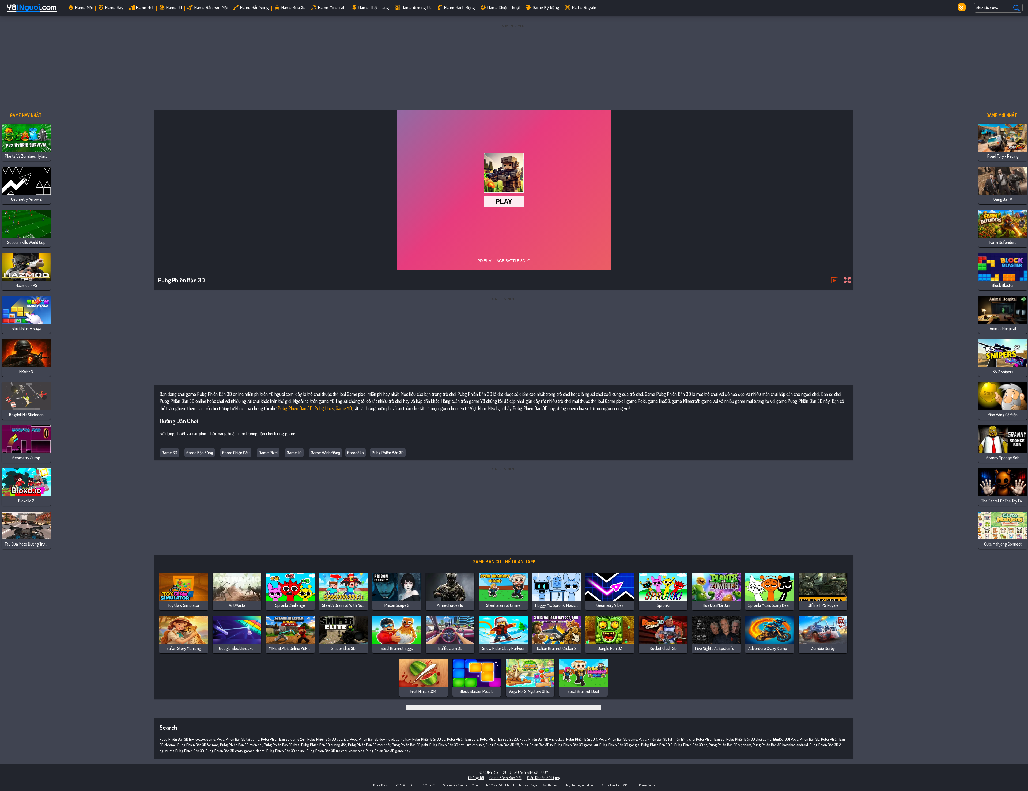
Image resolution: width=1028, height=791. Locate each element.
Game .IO (174, 7)
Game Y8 (344, 408)
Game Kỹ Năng (546, 7)
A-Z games (549, 785)
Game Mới (84, 7)
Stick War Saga (527, 785)
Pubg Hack (324, 408)
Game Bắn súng (254, 7)
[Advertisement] (514, 66)
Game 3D (169, 452)
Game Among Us (417, 7)
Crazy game (647, 785)
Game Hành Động (325, 452)
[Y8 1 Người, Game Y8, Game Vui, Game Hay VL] (31, 11)
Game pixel (268, 452)
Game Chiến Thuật (503, 7)
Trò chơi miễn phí (498, 785)
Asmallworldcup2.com (616, 785)
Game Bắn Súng (199, 452)
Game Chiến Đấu (236, 452)
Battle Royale (584, 7)
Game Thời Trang (373, 7)
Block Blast (380, 785)
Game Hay (114, 7)
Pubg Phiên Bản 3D (295, 408)
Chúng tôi (476, 777)
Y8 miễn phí (404, 785)
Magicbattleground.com (580, 785)
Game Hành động (459, 7)
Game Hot (145, 7)
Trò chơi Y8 (427, 785)
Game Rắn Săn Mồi (211, 7)
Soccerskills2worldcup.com (460, 785)
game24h (355, 452)
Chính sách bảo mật (505, 777)
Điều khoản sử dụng (543, 777)
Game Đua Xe (293, 7)
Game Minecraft (332, 7)
